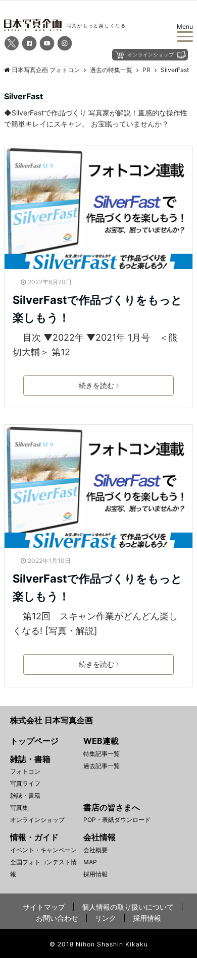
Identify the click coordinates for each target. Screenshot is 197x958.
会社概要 (95, 850)
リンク (105, 918)
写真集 (19, 807)
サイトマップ (44, 907)
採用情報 (95, 874)
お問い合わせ (57, 918)
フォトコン (25, 771)
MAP (90, 862)
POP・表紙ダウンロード (117, 819)
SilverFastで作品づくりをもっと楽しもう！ (97, 308)
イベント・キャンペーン (43, 850)
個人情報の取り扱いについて (128, 907)
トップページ (34, 741)
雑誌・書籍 (25, 795)
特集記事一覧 (101, 753)
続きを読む (96, 385)
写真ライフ (25, 783)
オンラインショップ (37, 819)
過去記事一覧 (101, 766)
